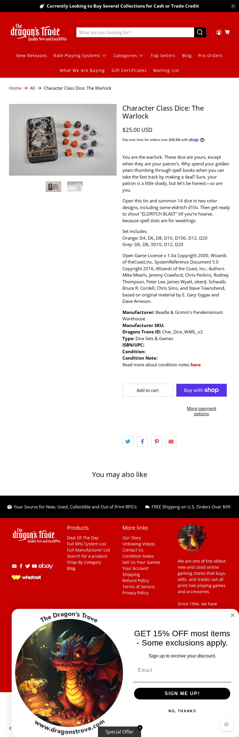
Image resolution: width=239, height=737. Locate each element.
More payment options (201, 410)
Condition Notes (138, 556)
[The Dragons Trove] (38, 32)
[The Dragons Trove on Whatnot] (26, 578)
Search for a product (87, 556)
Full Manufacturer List (88, 550)
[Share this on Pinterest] (156, 441)
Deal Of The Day (83, 537)
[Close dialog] (232, 615)
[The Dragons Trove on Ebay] (45, 572)
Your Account (135, 568)
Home (15, 88)
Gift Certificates (129, 70)
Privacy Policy (135, 592)
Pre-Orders (210, 55)
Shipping (131, 574)
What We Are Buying (82, 70)
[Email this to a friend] (171, 441)
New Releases (31, 55)
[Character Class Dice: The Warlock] (63, 140)
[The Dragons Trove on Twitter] (27, 567)
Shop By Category (84, 562)
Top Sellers (163, 55)
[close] (233, 6)
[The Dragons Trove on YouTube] (34, 567)
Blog (187, 55)
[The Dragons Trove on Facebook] (21, 567)
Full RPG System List (86, 544)
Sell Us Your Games (141, 562)
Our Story (131, 537)
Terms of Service (138, 586)
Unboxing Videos (138, 544)
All (32, 88)
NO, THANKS (182, 711)
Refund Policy (135, 580)
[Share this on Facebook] (142, 441)
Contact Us (132, 550)
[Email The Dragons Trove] (14, 567)
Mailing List (166, 70)
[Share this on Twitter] (127, 441)
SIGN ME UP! (182, 693)
